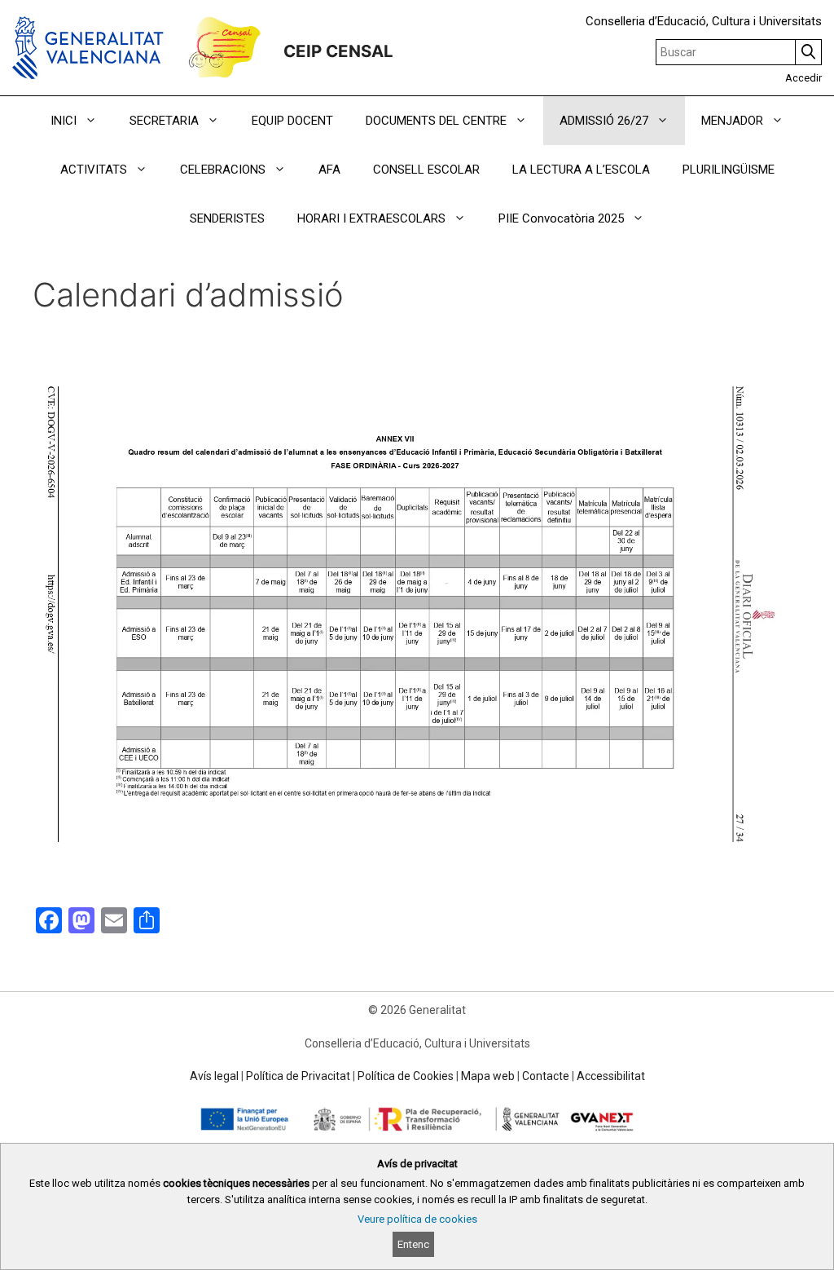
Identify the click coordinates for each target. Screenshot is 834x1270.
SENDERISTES (227, 218)
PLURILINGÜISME (729, 169)
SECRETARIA (164, 120)
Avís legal (214, 1076)
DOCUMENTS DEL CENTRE (436, 120)
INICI (63, 120)
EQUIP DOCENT (292, 120)
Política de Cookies (406, 1076)
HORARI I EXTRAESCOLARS (371, 218)
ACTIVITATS (93, 169)
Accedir (803, 78)
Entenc (413, 1244)
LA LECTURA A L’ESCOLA (581, 169)
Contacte (545, 1076)
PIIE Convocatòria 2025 (561, 218)
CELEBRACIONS (223, 169)
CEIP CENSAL (338, 51)
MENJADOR (732, 120)
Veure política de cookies (417, 1219)
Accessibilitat (611, 1076)
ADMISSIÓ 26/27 (604, 120)
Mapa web (488, 1076)
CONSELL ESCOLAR (426, 169)
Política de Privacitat (298, 1076)
